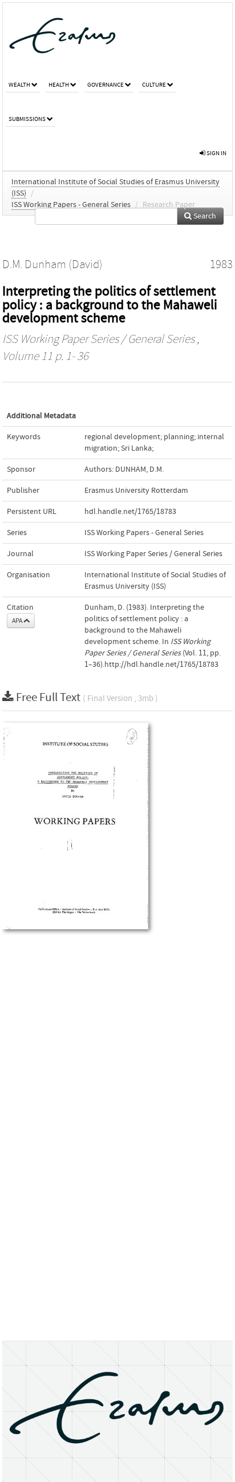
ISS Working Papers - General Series (71, 204)
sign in (215, 153)
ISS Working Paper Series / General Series (98, 339)
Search (204, 216)
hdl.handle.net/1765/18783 (130, 511)
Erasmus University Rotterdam (136, 490)
